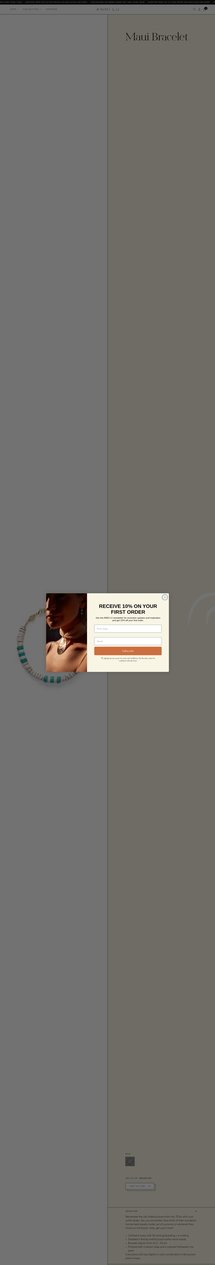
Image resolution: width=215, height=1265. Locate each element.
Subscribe (128, 651)
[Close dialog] (165, 597)
